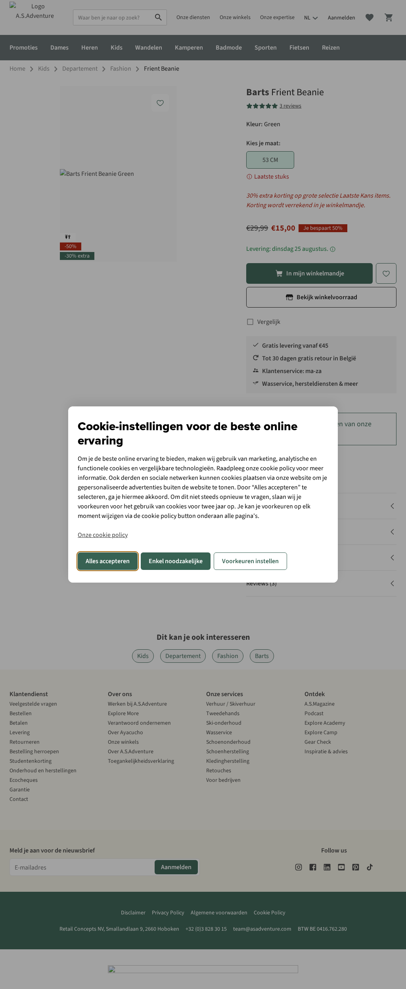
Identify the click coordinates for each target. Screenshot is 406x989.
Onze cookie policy (103, 535)
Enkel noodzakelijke (176, 561)
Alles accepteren (108, 561)
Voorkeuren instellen (250, 561)
